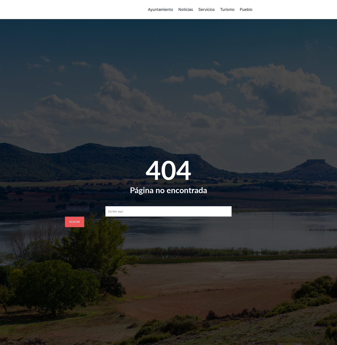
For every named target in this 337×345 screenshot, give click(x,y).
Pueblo (246, 9)
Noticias (185, 9)
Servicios (206, 9)
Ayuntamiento (160, 9)
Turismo (227, 9)
